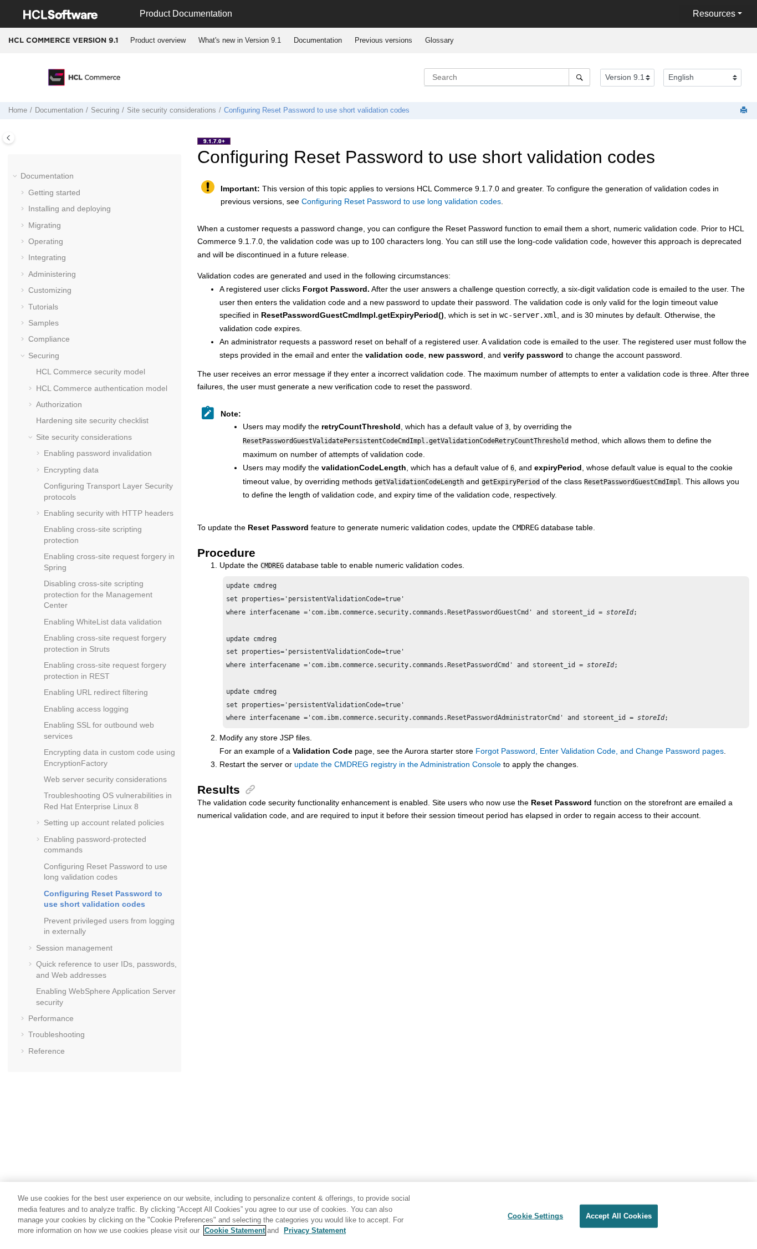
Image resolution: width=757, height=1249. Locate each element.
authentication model (101, 388)
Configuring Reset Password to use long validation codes (401, 201)
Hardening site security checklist (92, 420)
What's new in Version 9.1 (239, 40)
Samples (43, 322)
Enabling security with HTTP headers (108, 513)
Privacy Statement (315, 1230)
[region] (378, 1215)
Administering (52, 274)
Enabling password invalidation (98, 453)
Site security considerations (171, 110)
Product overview (158, 40)
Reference (46, 1051)
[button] (16, 176)
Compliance (49, 338)
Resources (714, 13)
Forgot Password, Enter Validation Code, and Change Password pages (599, 751)
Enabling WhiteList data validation (103, 621)
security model (90, 371)
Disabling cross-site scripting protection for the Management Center (98, 594)
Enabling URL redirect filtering (96, 692)
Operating (45, 241)
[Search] (579, 77)
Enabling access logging (86, 708)
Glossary (439, 40)
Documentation (318, 40)
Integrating (47, 257)
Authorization (59, 404)
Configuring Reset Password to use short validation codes (317, 110)
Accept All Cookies (619, 1216)
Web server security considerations (105, 779)
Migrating (44, 225)
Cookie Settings (535, 1216)
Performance (51, 1018)
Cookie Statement (234, 1230)
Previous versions (383, 40)
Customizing (49, 290)
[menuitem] (158, 40)
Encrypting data (71, 469)
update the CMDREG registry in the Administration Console (397, 764)
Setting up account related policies (104, 822)
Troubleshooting (56, 1034)
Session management (74, 947)
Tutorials (43, 306)
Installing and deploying (69, 208)
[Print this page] (745, 110)
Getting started (54, 192)
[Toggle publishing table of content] (8, 138)
